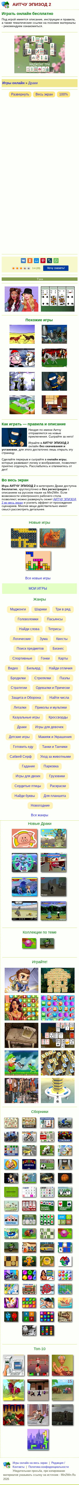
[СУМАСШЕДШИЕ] (23, 382)
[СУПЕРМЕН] (55, 335)
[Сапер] (47, 1193)
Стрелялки (42, 678)
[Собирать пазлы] (65, 1262)
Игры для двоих (28, 776)
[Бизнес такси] (47, 1248)
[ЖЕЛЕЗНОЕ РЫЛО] (24, 839)
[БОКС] (37, 1366)
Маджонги (18, 609)
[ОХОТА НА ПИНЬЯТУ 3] (13, 1391)
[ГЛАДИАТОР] (24, 911)
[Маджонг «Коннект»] (29, 1124)
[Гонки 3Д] (29, 1151)
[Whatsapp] (56, 261)
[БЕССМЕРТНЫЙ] (55, 358)
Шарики (41, 609)
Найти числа (59, 697)
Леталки (20, 707)
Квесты (62, 639)
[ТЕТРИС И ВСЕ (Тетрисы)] (38, 561)
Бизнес (58, 648)
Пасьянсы (55, 619)
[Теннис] (11, 1193)
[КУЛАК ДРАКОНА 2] (37, 1391)
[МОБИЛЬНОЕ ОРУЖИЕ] (23, 405)
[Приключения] (29, 1331)
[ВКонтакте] (23, 261)
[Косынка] (47, 1207)
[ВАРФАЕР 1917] (62, 1416)
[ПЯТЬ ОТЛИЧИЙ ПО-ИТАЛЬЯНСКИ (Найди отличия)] (52, 539)
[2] (15, 268)
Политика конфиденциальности (48, 1466)
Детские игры (19, 737)
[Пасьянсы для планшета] (47, 1221)
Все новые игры (38, 578)
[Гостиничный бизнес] (65, 1151)
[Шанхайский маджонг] (11, 1124)
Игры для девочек (49, 727)
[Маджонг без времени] (47, 1137)
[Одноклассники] (29, 261)
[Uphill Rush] (11, 1234)
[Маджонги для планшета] (47, 1124)
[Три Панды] (65, 1193)
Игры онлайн (13, 83)
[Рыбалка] (47, 1179)
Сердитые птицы (28, 786)
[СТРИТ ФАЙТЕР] (24, 887)
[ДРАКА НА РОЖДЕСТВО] (23, 358)
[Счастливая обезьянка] (29, 1262)
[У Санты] (65, 1276)
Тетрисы (54, 629)
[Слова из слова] (29, 1317)
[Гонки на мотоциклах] (65, 1124)
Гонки (45, 658)
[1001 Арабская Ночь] (47, 1276)
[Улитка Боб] (29, 1234)
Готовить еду (23, 746)
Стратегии (19, 688)
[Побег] (65, 1317)
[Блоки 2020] (29, 1304)
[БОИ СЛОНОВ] (62, 1391)
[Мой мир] (36, 261)
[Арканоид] (29, 1165)
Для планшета (55, 796)
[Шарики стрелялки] (65, 1137)
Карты (63, 658)
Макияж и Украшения (55, 737)
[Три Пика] (29, 1221)
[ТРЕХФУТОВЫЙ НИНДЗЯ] (55, 405)
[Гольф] (29, 1179)
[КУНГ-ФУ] (53, 911)
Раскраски (58, 786)
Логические (22, 639)
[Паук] (29, 1207)
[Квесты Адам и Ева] (47, 1262)
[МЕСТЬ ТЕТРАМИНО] (37, 1440)
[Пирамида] (11, 1221)
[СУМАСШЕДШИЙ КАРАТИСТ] (37, 1416)
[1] (13, 268)
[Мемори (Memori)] (65, 1248)
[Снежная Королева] (11, 1290)
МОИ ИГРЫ (38, 588)
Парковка (51, 766)
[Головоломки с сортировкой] (47, 1331)
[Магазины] (29, 1248)
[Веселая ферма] (47, 1151)
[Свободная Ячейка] (65, 1207)
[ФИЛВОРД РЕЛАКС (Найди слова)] (23, 539)
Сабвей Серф (21, 756)
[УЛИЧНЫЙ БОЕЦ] (53, 863)
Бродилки (18, 678)
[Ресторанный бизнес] (11, 1165)
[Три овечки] (11, 1207)
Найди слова (29, 629)
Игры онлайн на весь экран (30, 1462)
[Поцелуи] (47, 1304)
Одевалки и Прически (53, 688)
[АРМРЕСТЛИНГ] (62, 1366)
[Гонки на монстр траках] (11, 1137)
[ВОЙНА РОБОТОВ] (24, 863)
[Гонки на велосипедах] (29, 1137)
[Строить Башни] (29, 1290)
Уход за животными (55, 756)
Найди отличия (60, 668)
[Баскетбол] (65, 1179)
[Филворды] (65, 1290)
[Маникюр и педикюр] (11, 1304)
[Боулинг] (65, 1165)
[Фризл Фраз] (29, 944)
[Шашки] (11, 1262)
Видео (13, 668)
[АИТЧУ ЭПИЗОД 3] (55, 382)
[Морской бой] (65, 1304)
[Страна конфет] (29, 1276)
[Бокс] (11, 1179)
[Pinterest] (43, 261)
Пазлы (65, 678)
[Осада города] (47, 944)
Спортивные (22, 658)
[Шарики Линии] (11, 1151)
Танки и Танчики (54, 746)
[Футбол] (47, 1165)
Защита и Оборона (26, 697)
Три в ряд (62, 609)
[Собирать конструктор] (11, 1276)
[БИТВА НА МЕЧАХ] (53, 887)
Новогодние (40, 805)
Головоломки (28, 619)
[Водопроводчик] (47, 1290)
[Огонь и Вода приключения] (11, 1317)
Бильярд (33, 668)
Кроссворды (58, 717)
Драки (33, 83)
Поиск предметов (30, 648)
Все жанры (39, 815)
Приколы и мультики (51, 707)
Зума (44, 639)
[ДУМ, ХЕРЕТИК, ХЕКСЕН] (13, 1416)
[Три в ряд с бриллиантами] (47, 1317)
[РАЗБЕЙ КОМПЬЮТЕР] (13, 1366)
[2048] (65, 1221)
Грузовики (57, 776)
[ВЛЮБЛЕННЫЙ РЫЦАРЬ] (53, 839)
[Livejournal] (49, 261)
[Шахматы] (47, 1234)
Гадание (28, 766)
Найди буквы (25, 796)
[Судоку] (29, 1193)
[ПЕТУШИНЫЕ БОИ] (23, 335)
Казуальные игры (26, 717)
